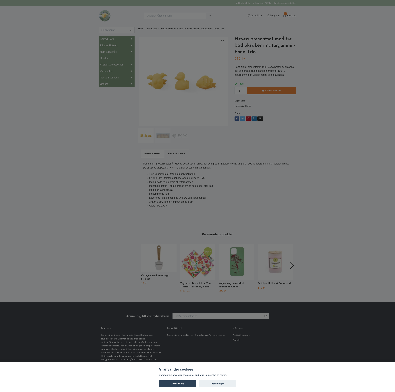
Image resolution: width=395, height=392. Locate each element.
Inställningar (217, 383)
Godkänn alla (177, 383)
